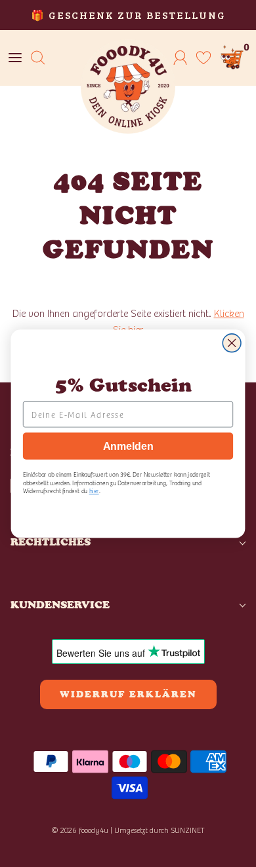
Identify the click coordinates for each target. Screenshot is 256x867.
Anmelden (128, 445)
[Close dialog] (232, 342)
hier (94, 490)
